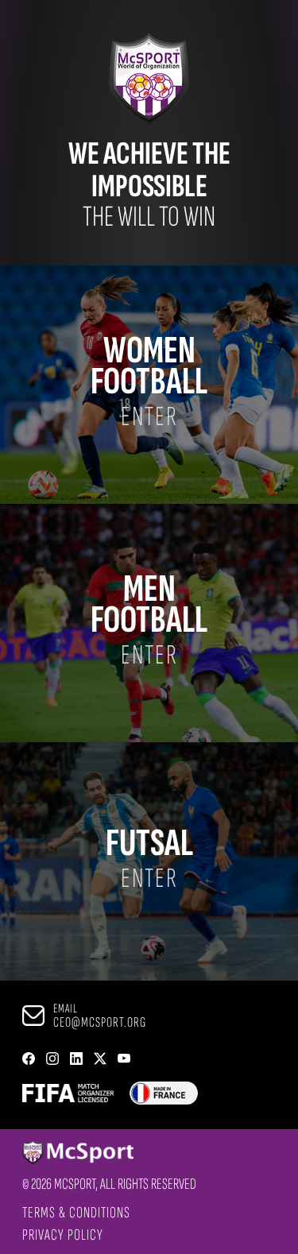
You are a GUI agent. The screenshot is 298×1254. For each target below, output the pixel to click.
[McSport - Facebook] (28, 1060)
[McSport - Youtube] (124, 1060)
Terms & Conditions (76, 1212)
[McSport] (109, 1153)
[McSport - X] (100, 1060)
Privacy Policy (62, 1234)
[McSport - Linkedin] (76, 1060)
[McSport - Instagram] (52, 1060)
